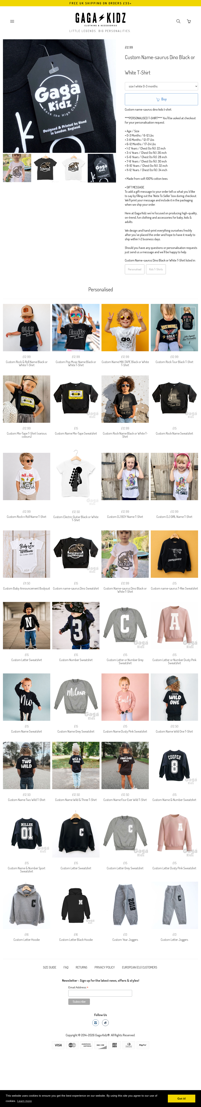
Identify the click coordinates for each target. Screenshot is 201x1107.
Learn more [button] (24, 1100)
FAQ (66, 967)
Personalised (134, 269)
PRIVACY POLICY (105, 967)
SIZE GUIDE (49, 967)
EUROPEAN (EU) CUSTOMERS (139, 967)
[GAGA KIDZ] (101, 18)
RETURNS (81, 967)
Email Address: (78, 987)
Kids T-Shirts (156, 269)
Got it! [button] (181, 1098)
